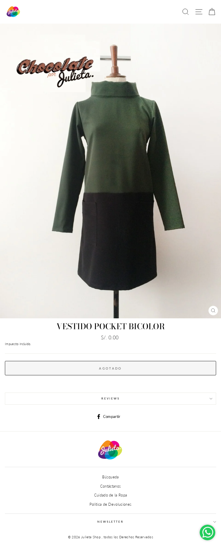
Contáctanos (110, 486)
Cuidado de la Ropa (110, 495)
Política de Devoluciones (110, 504)
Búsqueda (110, 477)
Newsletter (110, 521)
